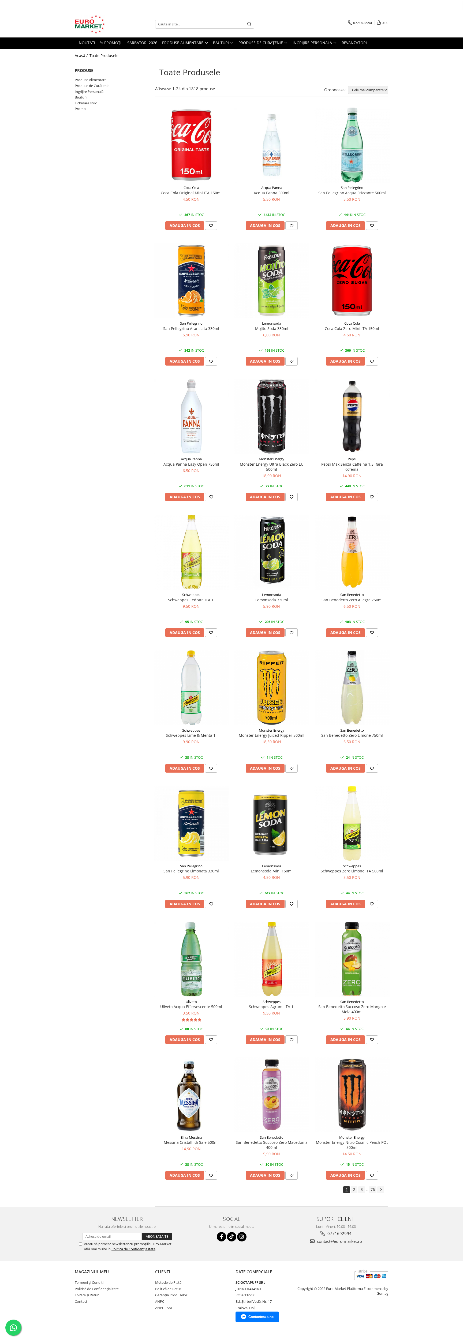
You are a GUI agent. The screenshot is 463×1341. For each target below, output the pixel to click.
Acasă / (82, 55)
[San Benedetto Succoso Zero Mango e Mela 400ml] (352, 959)
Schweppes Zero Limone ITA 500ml (352, 870)
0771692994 (339, 1233)
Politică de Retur (168, 1288)
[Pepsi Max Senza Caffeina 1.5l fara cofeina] (352, 416)
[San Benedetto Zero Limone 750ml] (352, 687)
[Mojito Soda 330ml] (271, 280)
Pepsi (352, 459)
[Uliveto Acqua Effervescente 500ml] (191, 959)
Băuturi (81, 97)
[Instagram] (242, 1236)
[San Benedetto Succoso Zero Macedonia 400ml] (271, 1094)
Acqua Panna (271, 187)
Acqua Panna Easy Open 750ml (191, 464)
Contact (81, 1301)
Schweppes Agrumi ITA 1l (271, 1006)
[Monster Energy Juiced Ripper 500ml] (271, 687)
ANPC (159, 1301)
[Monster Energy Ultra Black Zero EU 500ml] (271, 416)
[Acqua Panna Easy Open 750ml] (191, 416)
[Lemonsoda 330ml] (271, 552)
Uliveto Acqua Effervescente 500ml (191, 1006)
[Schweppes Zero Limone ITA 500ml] (352, 823)
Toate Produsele (103, 55)
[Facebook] (221, 1236)
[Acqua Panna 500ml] (271, 145)
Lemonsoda (271, 323)
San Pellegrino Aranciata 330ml (191, 328)
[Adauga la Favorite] (211, 225)
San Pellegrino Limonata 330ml (191, 870)
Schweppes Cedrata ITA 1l (191, 599)
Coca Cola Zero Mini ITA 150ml (352, 328)
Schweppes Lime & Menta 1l (191, 735)
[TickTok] (231, 1236)
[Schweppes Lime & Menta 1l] (191, 687)
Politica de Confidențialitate (133, 1249)
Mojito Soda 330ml (271, 328)
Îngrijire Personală (89, 91)
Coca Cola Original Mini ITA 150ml (191, 192)
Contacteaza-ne (261, 1317)
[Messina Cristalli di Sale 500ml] (191, 1094)
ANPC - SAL (164, 1307)
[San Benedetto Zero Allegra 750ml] (352, 552)
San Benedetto (352, 594)
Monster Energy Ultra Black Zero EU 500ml (272, 467)
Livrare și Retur (87, 1295)
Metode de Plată (168, 1282)
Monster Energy (271, 459)
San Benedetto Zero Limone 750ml (352, 735)
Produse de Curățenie (92, 85)
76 (373, 1189)
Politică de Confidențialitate (97, 1288)
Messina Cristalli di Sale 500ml (191, 1142)
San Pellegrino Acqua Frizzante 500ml (352, 192)
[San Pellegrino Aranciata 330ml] (191, 280)
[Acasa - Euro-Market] (101, 24)
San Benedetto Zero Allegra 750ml (352, 599)
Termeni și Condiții (89, 1282)
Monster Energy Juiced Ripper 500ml (271, 735)
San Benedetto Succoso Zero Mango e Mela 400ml (352, 1009)
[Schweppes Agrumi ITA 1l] (271, 959)
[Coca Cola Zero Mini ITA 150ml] (352, 280)
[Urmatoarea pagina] (380, 1189)
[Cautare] (249, 24)
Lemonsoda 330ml (271, 599)
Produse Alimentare (90, 79)
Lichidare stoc (86, 103)
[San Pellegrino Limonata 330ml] (191, 823)
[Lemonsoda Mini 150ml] (271, 823)
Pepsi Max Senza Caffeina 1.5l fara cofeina (352, 467)
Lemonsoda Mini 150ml (272, 870)
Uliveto (191, 1001)
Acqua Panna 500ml (271, 192)
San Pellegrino (352, 187)
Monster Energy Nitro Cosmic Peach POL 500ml (352, 1145)
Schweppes (191, 594)
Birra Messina (191, 1137)
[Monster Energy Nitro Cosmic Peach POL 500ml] (352, 1094)
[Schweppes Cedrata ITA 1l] (191, 552)
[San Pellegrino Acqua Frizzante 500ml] (352, 145)
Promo (80, 108)
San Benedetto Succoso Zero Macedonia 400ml (272, 1145)
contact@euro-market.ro (339, 1241)
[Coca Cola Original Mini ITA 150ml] (191, 145)
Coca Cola (191, 187)
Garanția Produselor (171, 1295)
